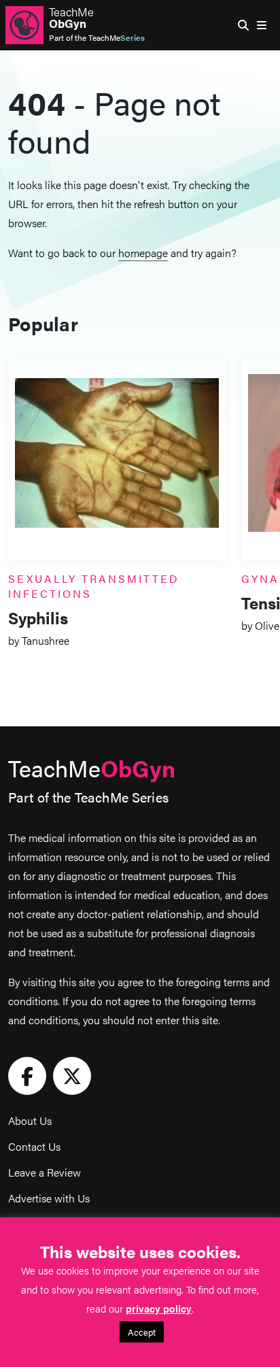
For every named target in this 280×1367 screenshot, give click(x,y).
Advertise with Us (49, 1198)
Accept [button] (142, 1332)
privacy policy (159, 1308)
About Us (30, 1120)
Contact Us (34, 1146)
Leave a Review (44, 1172)
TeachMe (71, 17)
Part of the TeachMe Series (88, 797)
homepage (143, 252)
